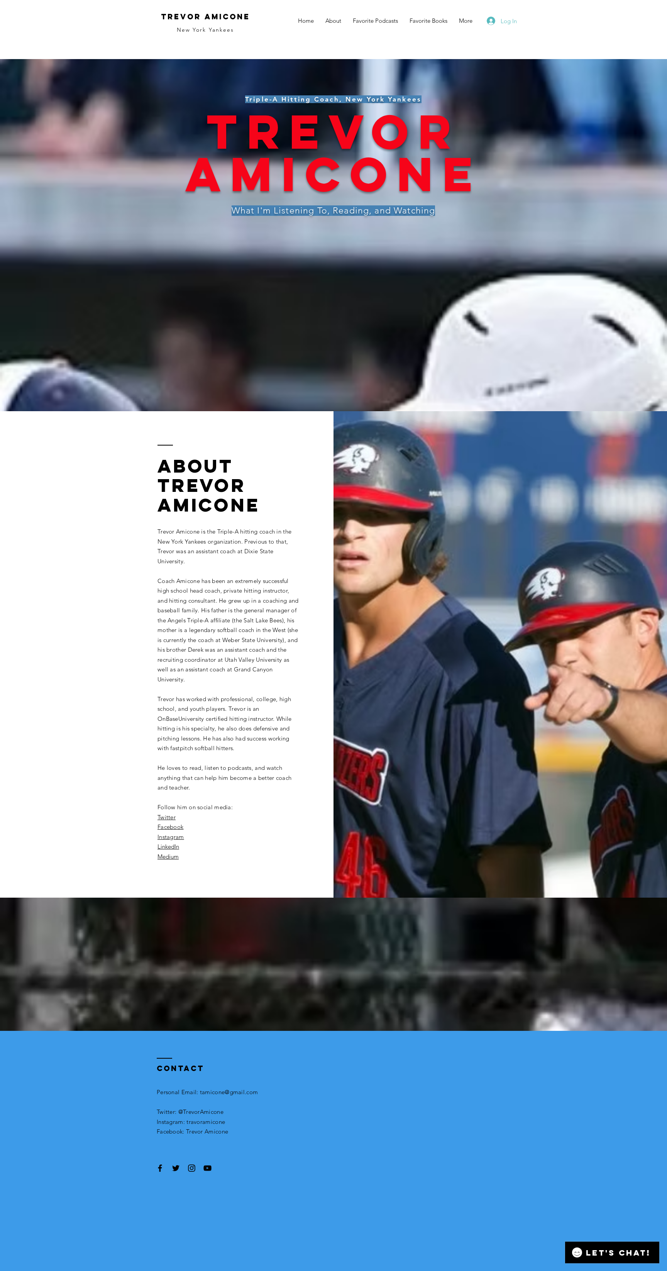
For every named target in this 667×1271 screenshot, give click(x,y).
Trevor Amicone (205, 16)
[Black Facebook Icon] (160, 1168)
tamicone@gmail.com (229, 1092)
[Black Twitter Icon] (176, 1168)
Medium (168, 856)
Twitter (166, 817)
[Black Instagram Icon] (191, 1168)
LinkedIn (168, 846)
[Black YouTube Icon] (207, 1168)
